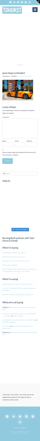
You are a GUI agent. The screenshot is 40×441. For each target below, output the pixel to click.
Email (17, 141)
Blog (16, 427)
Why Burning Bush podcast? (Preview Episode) (17, 284)
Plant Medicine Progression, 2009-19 (14, 253)
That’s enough (17, 316)
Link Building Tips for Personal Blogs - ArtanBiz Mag (18, 320)
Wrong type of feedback (10, 265)
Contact (23, 427)
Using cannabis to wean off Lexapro (13, 257)
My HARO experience (9, 322)
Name (4, 141)
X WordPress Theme (20, 433)
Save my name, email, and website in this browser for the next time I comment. (19, 153)
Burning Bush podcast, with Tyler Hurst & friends (18, 239)
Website (29, 141)
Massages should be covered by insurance (15, 261)
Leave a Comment (26, 76)
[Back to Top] (37, 438)
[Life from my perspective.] (12, 10)
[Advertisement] (20, 35)
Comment (5, 117)
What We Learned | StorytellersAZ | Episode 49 (17, 294)
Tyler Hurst (6, 326)
